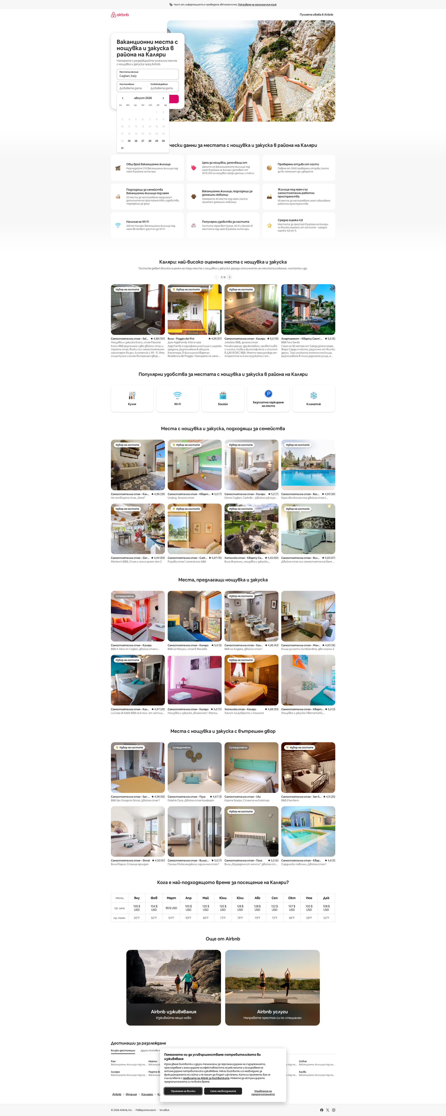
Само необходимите (223, 1091)
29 (156, 140)
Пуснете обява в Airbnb (316, 14)
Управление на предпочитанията (263, 1093)
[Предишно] (216, 277)
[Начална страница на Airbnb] (120, 14)
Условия (164, 1110)
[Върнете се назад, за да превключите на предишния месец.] (123, 98)
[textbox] (132, 88)
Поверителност (146, 1110)
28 (149, 140)
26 (136, 140)
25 (129, 140)
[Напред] (229, 277)
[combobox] (148, 76)
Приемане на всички (183, 1091)
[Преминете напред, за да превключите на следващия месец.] (163, 98)
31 (122, 148)
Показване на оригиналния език (257, 4)
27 (142, 140)
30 (163, 140)
